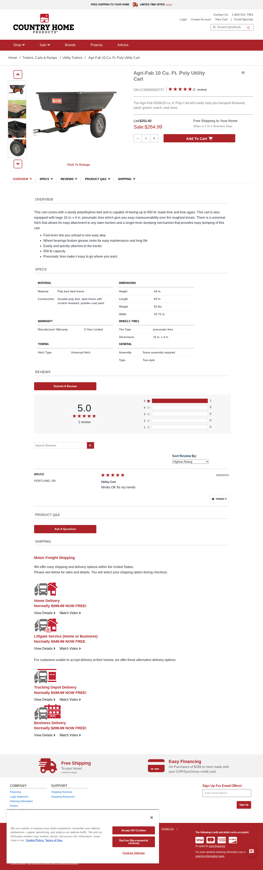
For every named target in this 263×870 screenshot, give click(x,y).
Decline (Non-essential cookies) (133, 842)
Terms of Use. (54, 840)
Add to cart (196, 139)
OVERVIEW (20, 178)
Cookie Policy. (35, 840)
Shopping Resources (63, 796)
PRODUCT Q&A (95, 178)
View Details (44, 613)
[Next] (18, 164)
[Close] (151, 817)
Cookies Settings (134, 853)
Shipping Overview (61, 792)
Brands (70, 45)
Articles (123, 45)
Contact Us (220, 14)
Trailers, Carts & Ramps (39, 57)
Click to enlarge (78, 164)
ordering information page (209, 856)
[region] (83, 836)
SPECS (44, 178)
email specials (243, 19)
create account (201, 19)
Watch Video (70, 613)
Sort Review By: (184, 456)
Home (12, 57)
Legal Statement (19, 796)
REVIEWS (67, 178)
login (183, 19)
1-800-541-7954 (242, 14)
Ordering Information (21, 801)
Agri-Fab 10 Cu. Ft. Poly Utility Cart (114, 57)
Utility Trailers (72, 57)
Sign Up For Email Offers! (222, 786)
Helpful (221, 498)
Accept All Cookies (133, 830)
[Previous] (18, 74)
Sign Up (243, 804)
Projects (97, 45)
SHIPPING (125, 178)
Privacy (14, 805)
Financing (15, 792)
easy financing (217, 846)
